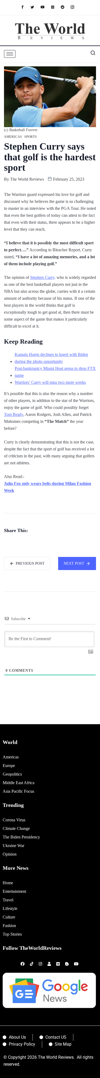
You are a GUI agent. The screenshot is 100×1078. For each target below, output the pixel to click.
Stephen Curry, (42, 277)
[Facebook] (25, 7)
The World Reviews (27, 179)
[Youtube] (45, 7)
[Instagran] (75, 7)
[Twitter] (35, 7)
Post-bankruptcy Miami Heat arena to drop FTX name (55, 372)
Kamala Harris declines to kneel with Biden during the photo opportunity (51, 358)
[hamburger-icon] (9, 54)
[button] (90, 54)
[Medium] (55, 7)
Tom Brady (13, 414)
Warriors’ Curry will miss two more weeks (50, 382)
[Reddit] (65, 7)
